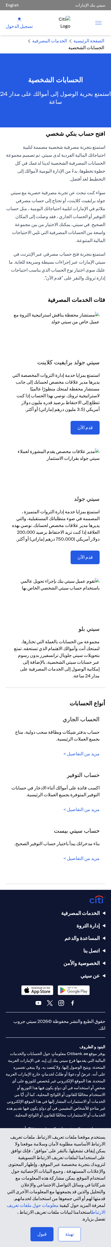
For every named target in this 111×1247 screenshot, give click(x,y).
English (12, 5)
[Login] (19, 19)
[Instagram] (61, 1003)
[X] (49, 1003)
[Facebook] (72, 1003)
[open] (98, 22)
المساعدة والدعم (82, 938)
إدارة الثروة (88, 925)
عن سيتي (90, 976)
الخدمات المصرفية (80, 913)
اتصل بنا (91, 951)
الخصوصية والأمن (81, 963)
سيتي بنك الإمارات (90, 5)
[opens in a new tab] (74, 990)
